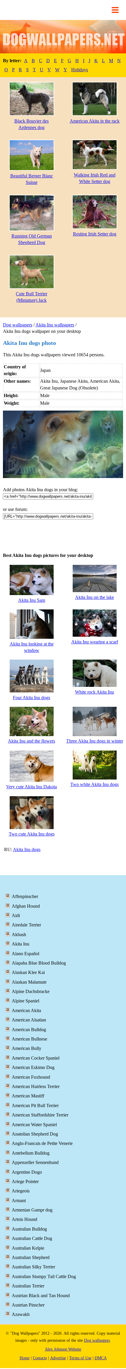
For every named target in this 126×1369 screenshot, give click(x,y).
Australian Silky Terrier (33, 1266)
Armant (19, 1200)
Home (25, 1358)
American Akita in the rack (95, 120)
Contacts (40, 1358)
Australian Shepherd (31, 1257)
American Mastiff (28, 1095)
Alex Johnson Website (63, 1349)
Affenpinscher (25, 896)
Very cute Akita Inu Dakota (31, 786)
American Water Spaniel (34, 1124)
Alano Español (25, 953)
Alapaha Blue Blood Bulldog (39, 962)
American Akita (26, 1010)
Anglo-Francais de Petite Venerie (42, 1143)
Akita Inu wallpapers (54, 324)
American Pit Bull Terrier (35, 1105)
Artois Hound (24, 1219)
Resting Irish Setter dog (94, 233)
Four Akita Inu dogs (31, 697)
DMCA (101, 1358)
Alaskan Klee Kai (28, 972)
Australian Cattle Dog (32, 1238)
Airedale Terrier (26, 924)
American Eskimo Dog (33, 1067)
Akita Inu (20, 943)
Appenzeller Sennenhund (35, 1162)
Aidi (16, 915)
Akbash (19, 934)
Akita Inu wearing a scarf (94, 641)
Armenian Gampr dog (32, 1209)
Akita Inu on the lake (94, 597)
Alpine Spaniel (25, 1000)
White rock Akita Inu (94, 691)
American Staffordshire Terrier (40, 1114)
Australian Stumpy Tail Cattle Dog (44, 1276)
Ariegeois (21, 1190)
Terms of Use (80, 1358)
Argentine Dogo (27, 1172)
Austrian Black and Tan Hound (41, 1295)
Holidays (79, 69)
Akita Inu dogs (26, 849)
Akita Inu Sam (31, 600)
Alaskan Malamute (29, 982)
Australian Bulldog (29, 1228)
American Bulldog (29, 1029)
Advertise (58, 1358)
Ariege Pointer (25, 1181)
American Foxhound (31, 1077)
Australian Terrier (28, 1285)
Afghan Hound (26, 906)
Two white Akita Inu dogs (94, 784)
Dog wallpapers (17, 324)
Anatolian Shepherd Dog (35, 1133)
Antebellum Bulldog (31, 1153)
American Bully (26, 1048)
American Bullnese (29, 1038)
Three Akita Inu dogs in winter (94, 740)
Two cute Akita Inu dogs (32, 833)
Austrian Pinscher (28, 1304)
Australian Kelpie (28, 1248)
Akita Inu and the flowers (31, 740)
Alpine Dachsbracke (31, 991)
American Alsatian (29, 1019)
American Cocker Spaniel (35, 1057)
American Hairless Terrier (35, 1086)
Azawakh (21, 1314)
